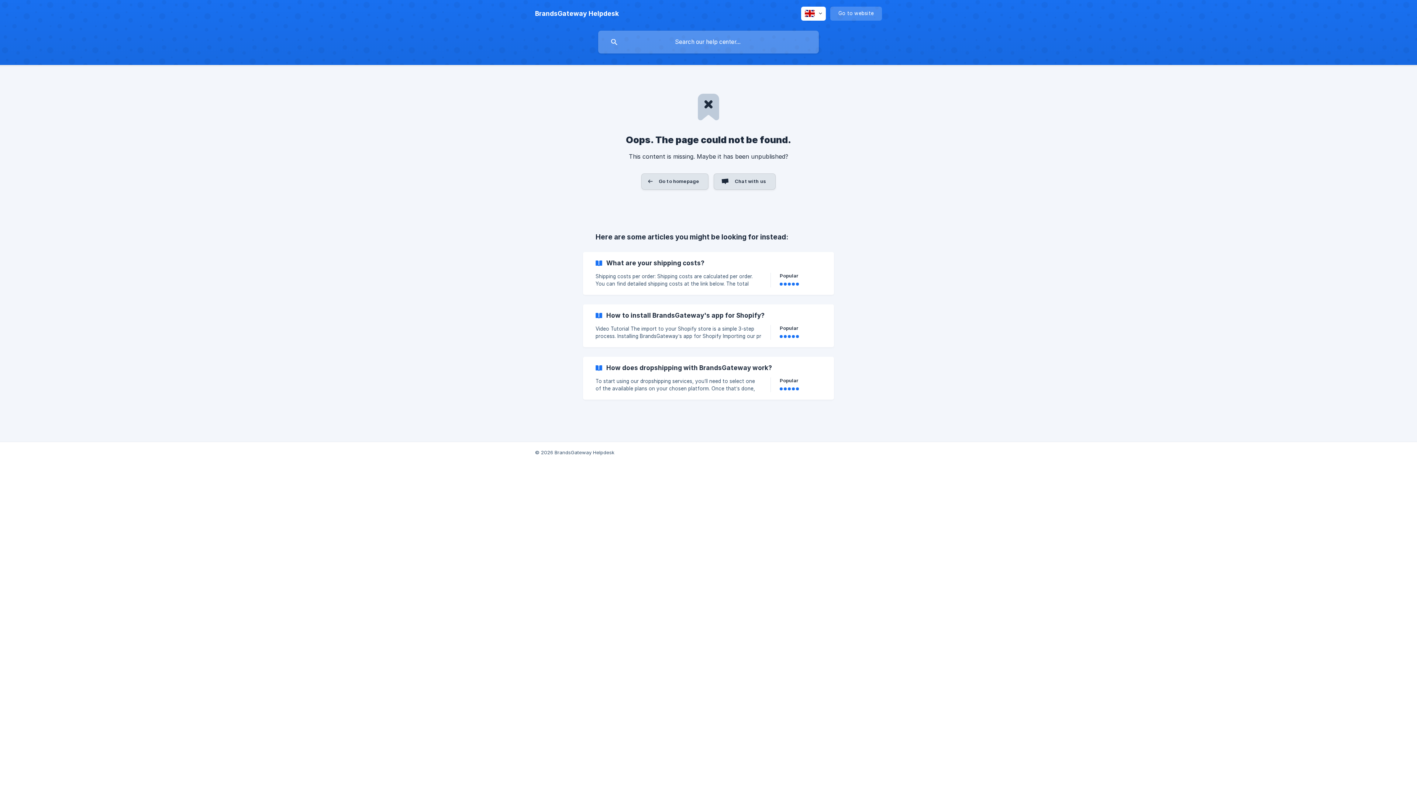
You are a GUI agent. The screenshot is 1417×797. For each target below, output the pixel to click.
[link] (708, 273)
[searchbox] (708, 42)
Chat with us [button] (750, 181)
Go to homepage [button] (679, 181)
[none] (577, 14)
